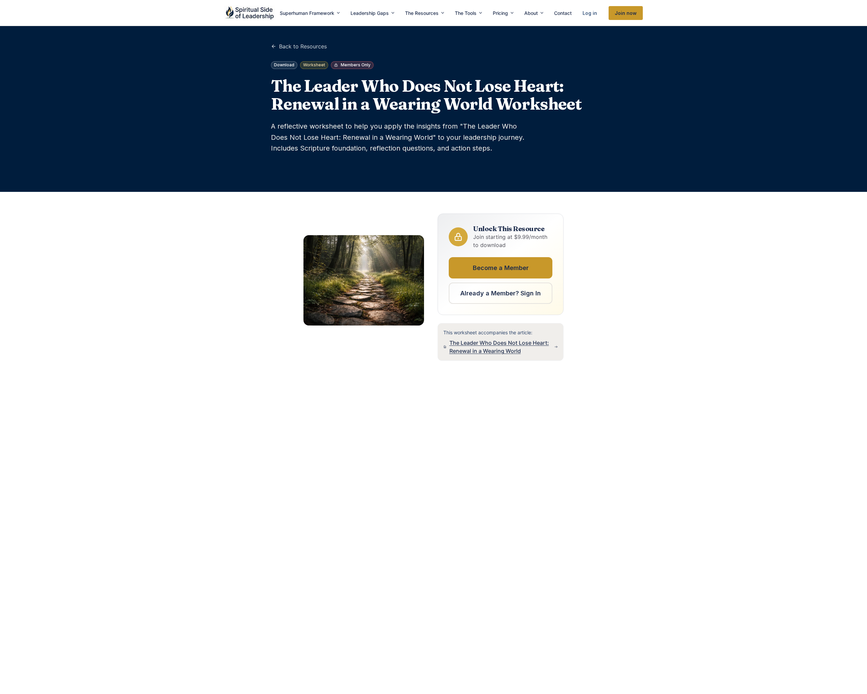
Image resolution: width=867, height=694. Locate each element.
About (531, 13)
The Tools (466, 13)
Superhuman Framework (307, 13)
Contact (563, 13)
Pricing (500, 13)
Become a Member (501, 267)
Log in (590, 13)
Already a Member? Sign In (500, 293)
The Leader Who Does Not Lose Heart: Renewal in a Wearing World (499, 346)
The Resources (422, 13)
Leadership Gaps (370, 13)
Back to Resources (303, 46)
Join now (626, 13)
